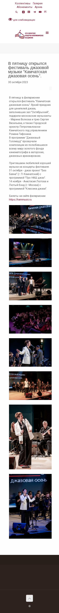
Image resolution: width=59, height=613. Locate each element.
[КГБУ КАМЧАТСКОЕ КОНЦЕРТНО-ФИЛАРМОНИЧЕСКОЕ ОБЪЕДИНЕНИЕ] (29, 35)
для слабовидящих (23, 19)
